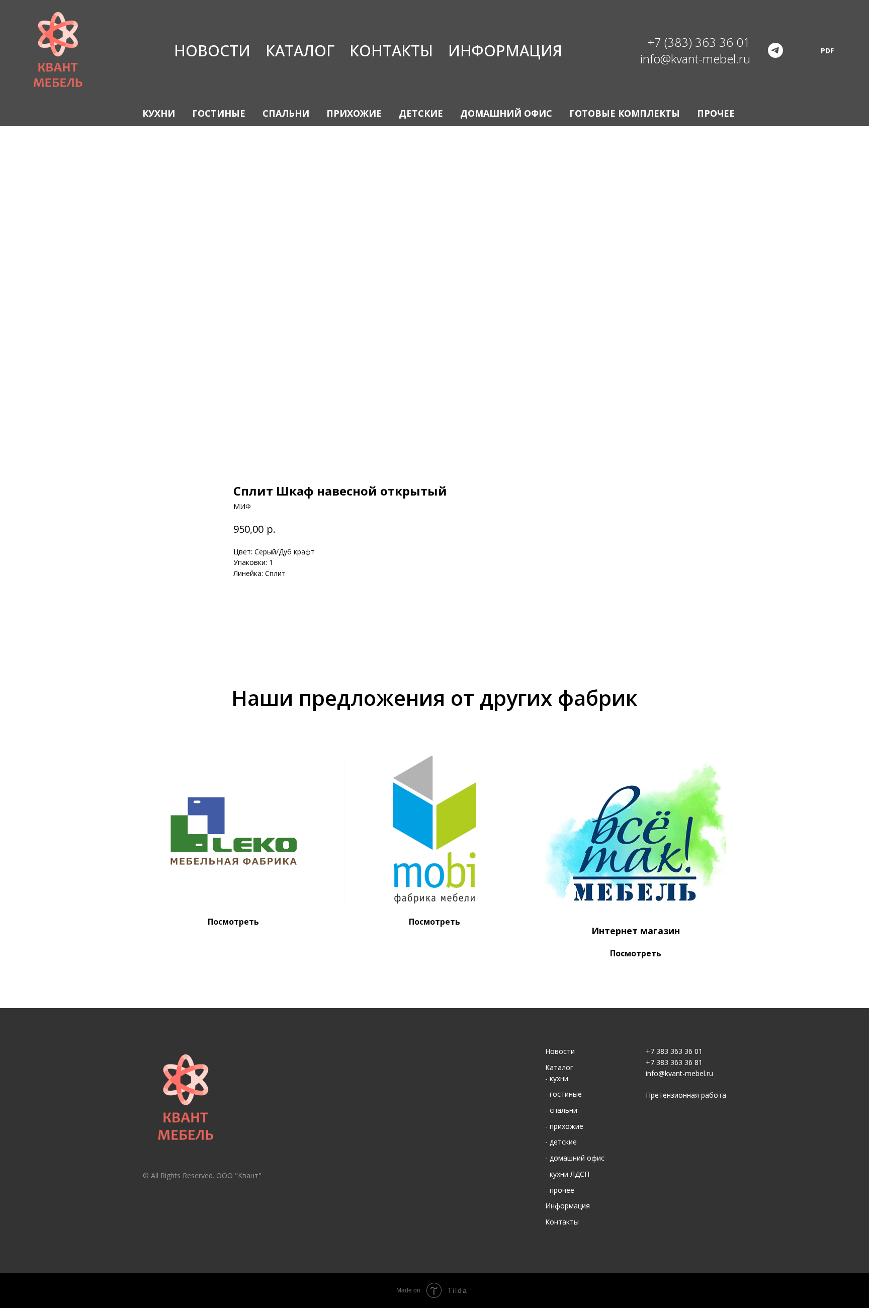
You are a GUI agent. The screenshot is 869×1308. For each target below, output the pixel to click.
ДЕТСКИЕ (421, 113)
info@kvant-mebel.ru (679, 1073)
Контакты (391, 50)
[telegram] (775, 50)
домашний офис (577, 1158)
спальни (563, 1110)
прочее (562, 1190)
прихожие (566, 1126)
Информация (505, 50)
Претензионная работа (686, 1095)
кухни (559, 1078)
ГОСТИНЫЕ (218, 113)
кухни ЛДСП (569, 1174)
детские (563, 1142)
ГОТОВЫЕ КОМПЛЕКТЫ (624, 113)
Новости (212, 50)
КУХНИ (158, 113)
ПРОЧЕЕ (716, 113)
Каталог (300, 50)
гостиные (566, 1094)
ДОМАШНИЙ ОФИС (506, 113)
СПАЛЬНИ (286, 113)
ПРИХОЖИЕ (354, 113)
